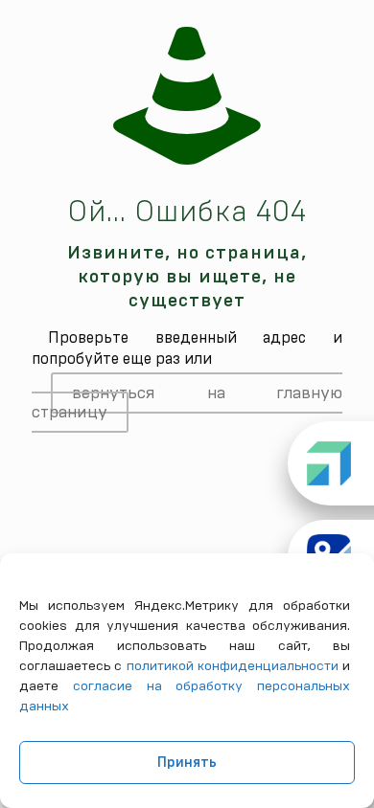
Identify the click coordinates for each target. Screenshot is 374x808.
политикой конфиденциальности (233, 666)
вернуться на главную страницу (187, 402)
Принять (187, 762)
